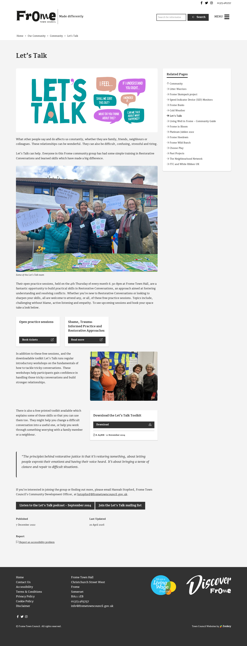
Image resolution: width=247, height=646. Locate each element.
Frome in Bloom (178, 126)
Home (20, 577)
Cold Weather (177, 110)
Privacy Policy (25, 596)
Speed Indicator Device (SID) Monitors (191, 100)
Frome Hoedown (178, 137)
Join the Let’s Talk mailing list (120, 505)
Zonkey (226, 626)
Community (176, 83)
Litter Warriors (178, 89)
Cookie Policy (24, 601)
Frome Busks (176, 105)
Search (200, 17)
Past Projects (176, 153)
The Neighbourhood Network (185, 159)
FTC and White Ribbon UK (184, 164)
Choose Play (176, 148)
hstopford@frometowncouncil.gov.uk (102, 494)
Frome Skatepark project (183, 94)
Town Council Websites (204, 626)
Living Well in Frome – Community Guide (192, 121)
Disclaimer (23, 606)
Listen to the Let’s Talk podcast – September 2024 (55, 505)
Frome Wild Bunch (180, 143)
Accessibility (24, 587)
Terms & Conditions (29, 592)
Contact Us (23, 582)
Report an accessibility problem (37, 542)
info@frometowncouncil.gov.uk (92, 606)
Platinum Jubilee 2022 (181, 132)
